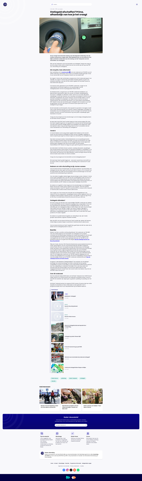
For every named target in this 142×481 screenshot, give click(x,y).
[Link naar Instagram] (67, 470)
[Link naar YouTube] (74, 470)
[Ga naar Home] (5, 4)
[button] (137, 4)
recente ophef (65, 72)
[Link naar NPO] (73, 477)
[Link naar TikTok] (71, 470)
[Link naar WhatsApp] (78, 470)
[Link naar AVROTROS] (68, 477)
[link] (54, 378)
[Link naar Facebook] (64, 470)
